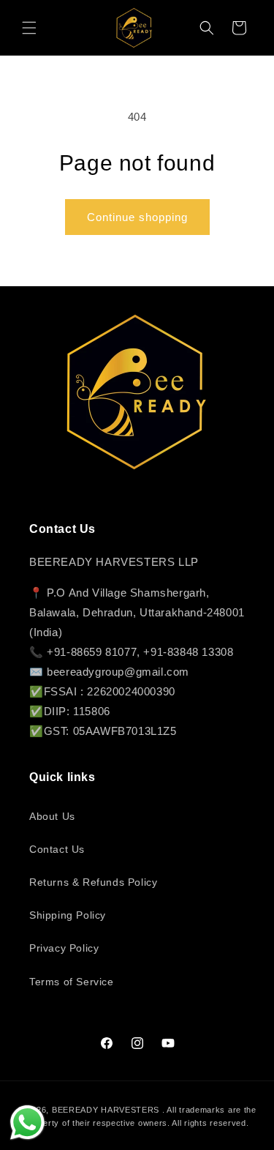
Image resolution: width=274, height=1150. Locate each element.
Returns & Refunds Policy (93, 882)
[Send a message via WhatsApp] (27, 1122)
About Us (52, 816)
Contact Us (57, 849)
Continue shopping (137, 217)
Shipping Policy (67, 915)
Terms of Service (71, 981)
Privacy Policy (64, 948)
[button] (29, 28)
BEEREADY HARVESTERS (105, 1109)
